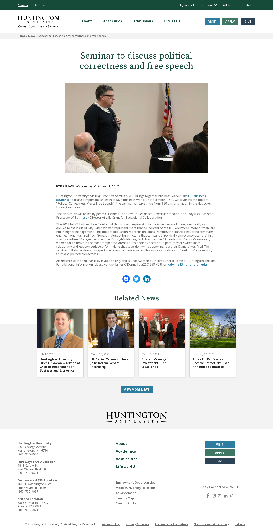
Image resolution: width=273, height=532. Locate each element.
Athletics (229, 5)
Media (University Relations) (136, 488)
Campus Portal (126, 503)
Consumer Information (171, 524)
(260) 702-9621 (28, 473)
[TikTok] (231, 495)
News (32, 36)
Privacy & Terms (137, 524)
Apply (230, 22)
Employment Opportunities (135, 482)
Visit (212, 22)
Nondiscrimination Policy (211, 524)
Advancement (126, 493)
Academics (112, 21)
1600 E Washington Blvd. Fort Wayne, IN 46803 (35, 486)
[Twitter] (136, 279)
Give (247, 22)
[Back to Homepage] (136, 417)
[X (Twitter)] (219, 495)
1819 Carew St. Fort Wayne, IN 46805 (33, 467)
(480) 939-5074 (28, 510)
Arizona (39, 5)
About (86, 21)
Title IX (240, 524)
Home (21, 36)
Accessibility (111, 524)
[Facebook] (126, 279)
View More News (136, 390)
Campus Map (125, 498)
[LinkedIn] (147, 279)
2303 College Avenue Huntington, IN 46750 (33, 449)
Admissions (143, 21)
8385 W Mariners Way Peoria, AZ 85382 (33, 504)
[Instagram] (214, 495)
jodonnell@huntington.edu (187, 264)
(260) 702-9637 (28, 491)
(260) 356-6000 (28, 454)
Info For (206, 5)
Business (81, 218)
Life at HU (173, 21)
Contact (247, 5)
